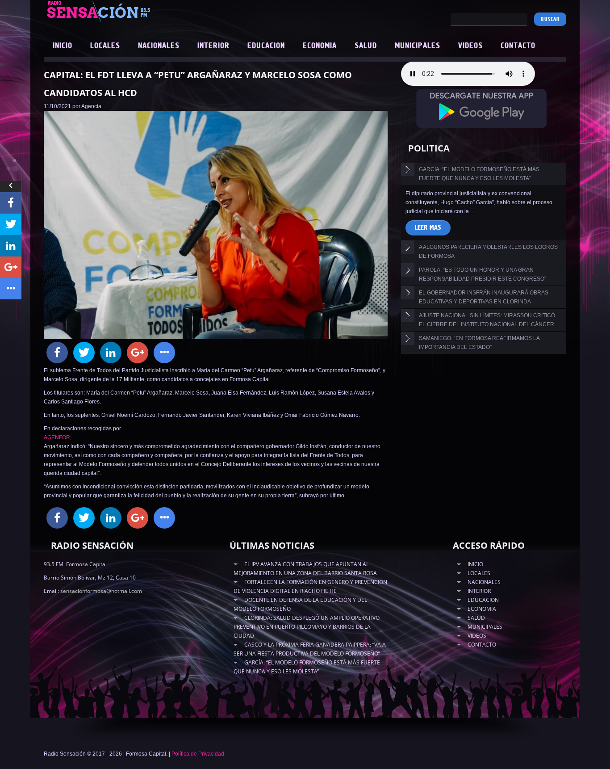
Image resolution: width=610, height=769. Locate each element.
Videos (470, 46)
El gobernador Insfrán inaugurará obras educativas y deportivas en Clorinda (483, 297)
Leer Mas (428, 227)
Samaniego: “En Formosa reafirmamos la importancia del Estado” (479, 342)
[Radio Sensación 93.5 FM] (149, 10)
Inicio (62, 46)
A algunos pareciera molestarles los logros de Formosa (488, 251)
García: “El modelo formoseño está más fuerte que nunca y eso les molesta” (479, 173)
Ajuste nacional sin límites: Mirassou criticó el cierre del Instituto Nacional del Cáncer (487, 320)
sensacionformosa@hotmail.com (101, 591)
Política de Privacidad (197, 754)
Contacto (518, 46)
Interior (213, 46)
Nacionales (159, 46)
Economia (320, 46)
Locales (105, 46)
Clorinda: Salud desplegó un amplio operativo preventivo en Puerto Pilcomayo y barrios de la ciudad (307, 626)
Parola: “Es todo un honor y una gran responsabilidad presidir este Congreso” (482, 274)
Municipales (417, 46)
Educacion (266, 46)
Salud (366, 46)
